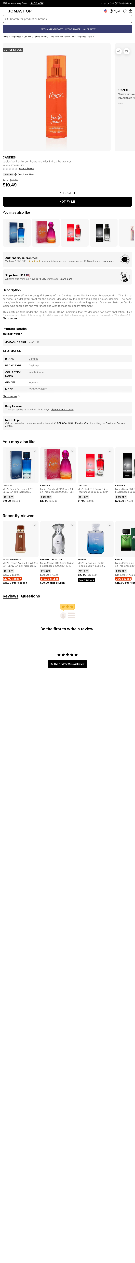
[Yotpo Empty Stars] (10, 168)
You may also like (16, 212)
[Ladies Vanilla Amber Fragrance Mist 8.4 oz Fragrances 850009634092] (126, 51)
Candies (27, 36)
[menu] (5, 11)
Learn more (108, 261)
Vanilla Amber (40, 36)
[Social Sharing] (119, 51)
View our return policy (62, 409)
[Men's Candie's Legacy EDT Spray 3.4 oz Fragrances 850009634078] (34, 450)
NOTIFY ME (67, 201)
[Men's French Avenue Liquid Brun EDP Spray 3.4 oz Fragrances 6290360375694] (34, 524)
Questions (30, 596)
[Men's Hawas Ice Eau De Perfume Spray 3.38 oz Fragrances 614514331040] (109, 524)
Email (78, 423)
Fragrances (16, 36)
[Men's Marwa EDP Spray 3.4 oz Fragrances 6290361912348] (72, 524)
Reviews (10, 596)
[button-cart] (130, 11)
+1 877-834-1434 (64, 423)
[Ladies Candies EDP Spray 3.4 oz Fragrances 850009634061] (72, 450)
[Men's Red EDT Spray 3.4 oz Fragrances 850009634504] (109, 450)
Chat (86, 423)
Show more (10, 318)
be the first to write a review (67, 664)
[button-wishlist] (125, 11)
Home (5, 36)
